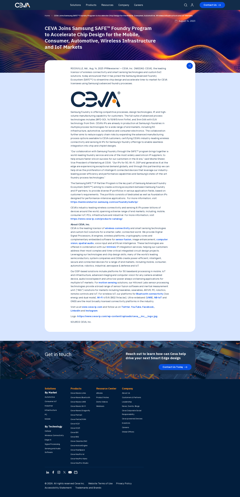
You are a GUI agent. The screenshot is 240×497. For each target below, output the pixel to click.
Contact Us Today (173, 366)
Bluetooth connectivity (150, 293)
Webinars (100, 406)
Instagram (92, 310)
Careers (138, 5)
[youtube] (70, 472)
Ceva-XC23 (75, 428)
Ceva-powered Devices (132, 418)
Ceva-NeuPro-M (77, 454)
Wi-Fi (100, 297)
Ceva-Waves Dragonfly (80, 410)
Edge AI (48, 440)
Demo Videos (102, 402)
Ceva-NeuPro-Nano (78, 458)
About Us (126, 393)
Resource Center (106, 388)
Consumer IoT (51, 401)
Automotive (50, 397)
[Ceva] (22, 7)
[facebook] (53, 472)
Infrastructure (51, 410)
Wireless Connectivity (54, 435)
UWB (149, 297)
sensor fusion (123, 239)
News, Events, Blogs (131, 406)
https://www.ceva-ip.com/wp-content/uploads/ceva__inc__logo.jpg (117, 316)
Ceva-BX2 (74, 437)
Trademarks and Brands (88, 487)
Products (91, 5)
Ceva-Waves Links (78, 393)
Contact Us (210, 4)
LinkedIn (75, 310)
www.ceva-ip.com (92, 306)
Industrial (49, 406)
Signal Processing (52, 444)
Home (47, 15)
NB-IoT (158, 297)
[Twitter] (64, 472)
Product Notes (102, 397)
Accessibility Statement (58, 487)
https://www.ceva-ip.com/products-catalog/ (97, 218)
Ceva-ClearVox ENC (78, 441)
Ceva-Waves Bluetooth (80, 397)
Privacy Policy (124, 483)
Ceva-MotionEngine (79, 445)
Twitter (125, 306)
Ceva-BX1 (74, 432)
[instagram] (59, 472)
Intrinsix (111, 246)
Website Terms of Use (100, 483)
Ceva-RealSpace (77, 450)
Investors (126, 423)
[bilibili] (76, 472)
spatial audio (86, 243)
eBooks (99, 393)
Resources (107, 5)
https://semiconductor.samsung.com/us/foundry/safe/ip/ (104, 201)
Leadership (127, 402)
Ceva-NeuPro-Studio (79, 463)
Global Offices (128, 432)
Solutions (75, 5)
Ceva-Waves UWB (78, 402)
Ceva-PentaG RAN (78, 419)
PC (46, 414)
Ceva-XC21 (75, 423)
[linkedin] (47, 472)
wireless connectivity (117, 228)
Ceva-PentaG (76, 415)
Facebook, (148, 306)
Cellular (48, 431)
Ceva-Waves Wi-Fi (78, 406)
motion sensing (108, 282)
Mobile (48, 419)
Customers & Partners (131, 397)
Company (123, 5)
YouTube (136, 306)
